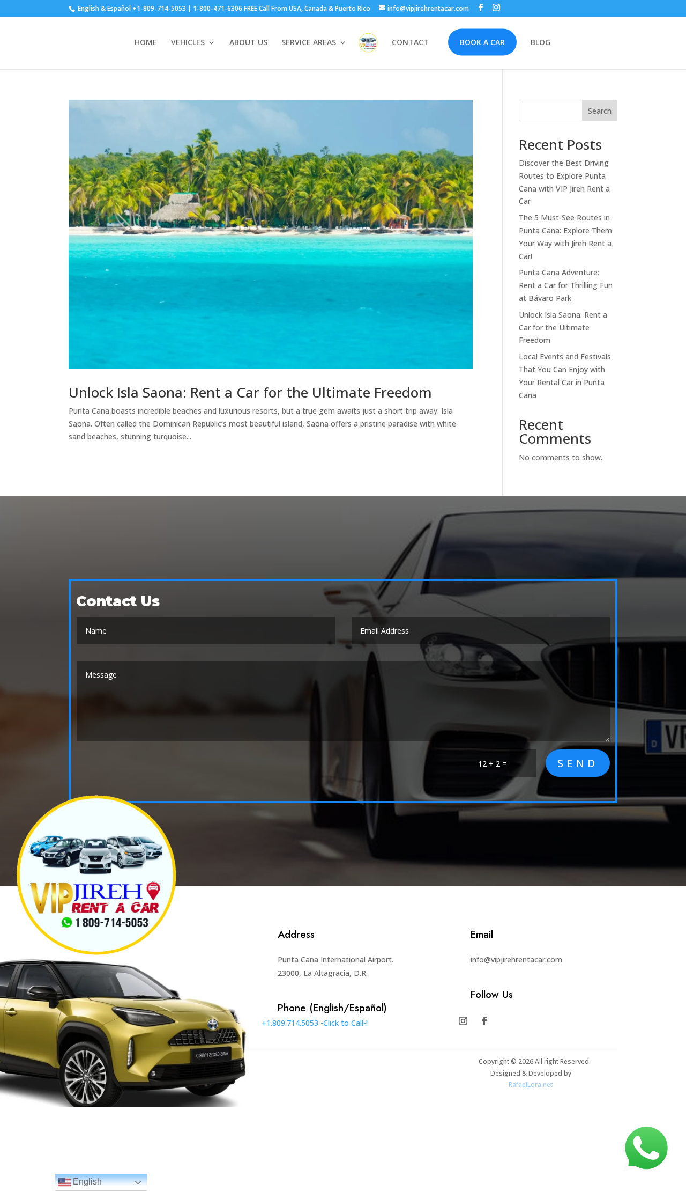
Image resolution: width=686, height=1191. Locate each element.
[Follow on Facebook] (484, 1021)
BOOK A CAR (482, 42)
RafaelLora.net (531, 1084)
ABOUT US (248, 43)
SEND (577, 763)
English (86, 1181)
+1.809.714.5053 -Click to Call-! (315, 1023)
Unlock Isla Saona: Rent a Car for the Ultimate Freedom (250, 392)
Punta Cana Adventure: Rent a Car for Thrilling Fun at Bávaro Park (566, 285)
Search (600, 111)
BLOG (540, 43)
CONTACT (410, 43)
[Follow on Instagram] (463, 1021)
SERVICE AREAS (308, 43)
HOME (146, 43)
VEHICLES (188, 43)
